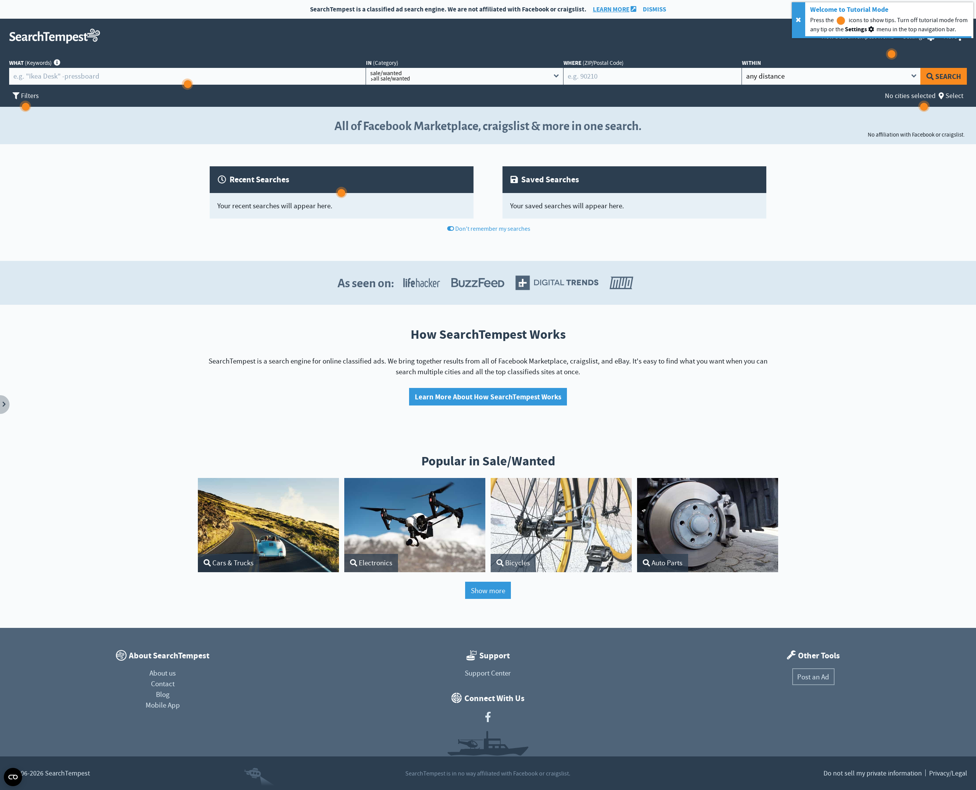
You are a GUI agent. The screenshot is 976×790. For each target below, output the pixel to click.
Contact (163, 684)
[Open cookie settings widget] (13, 777)
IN (382, 63)
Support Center (488, 673)
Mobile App (163, 705)
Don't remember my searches (492, 229)
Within (751, 63)
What (30, 63)
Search (948, 76)
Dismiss (654, 9)
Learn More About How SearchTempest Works (488, 397)
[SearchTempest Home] (56, 36)
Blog (163, 694)
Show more (488, 590)
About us (162, 673)
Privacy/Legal (948, 773)
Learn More (611, 9)
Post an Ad (813, 677)
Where (593, 63)
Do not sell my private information (873, 773)
